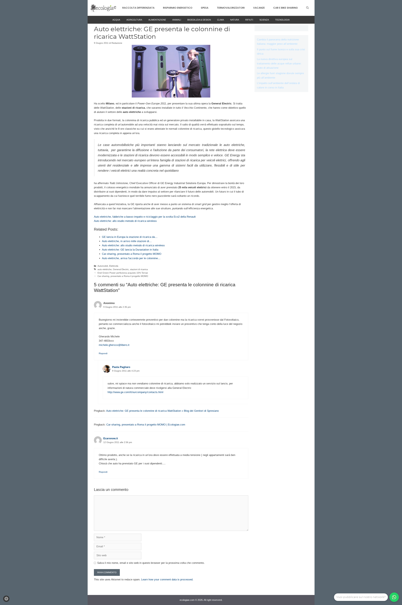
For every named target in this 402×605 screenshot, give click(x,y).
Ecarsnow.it (110, 438)
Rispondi (103, 353)
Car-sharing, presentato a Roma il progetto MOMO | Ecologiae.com (145, 424)
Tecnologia (282, 19)
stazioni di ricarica (139, 269)
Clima (220, 19)
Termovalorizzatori (231, 8)
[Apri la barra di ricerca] (307, 8)
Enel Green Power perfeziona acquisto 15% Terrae (123, 273)
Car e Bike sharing (285, 8)
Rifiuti (249, 19)
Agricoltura (134, 19)
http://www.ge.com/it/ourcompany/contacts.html (135, 392)
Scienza (264, 19)
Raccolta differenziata (138, 8)
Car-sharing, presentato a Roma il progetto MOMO (123, 276)
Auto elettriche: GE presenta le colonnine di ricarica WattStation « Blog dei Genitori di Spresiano (162, 410)
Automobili (103, 266)
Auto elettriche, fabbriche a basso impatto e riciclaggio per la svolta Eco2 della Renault (145, 216)
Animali (176, 19)
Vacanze (259, 8)
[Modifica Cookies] (6, 599)
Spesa (204, 8)
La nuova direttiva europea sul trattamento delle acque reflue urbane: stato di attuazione (279, 63)
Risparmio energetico (177, 8)
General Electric (121, 269)
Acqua (116, 19)
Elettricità (113, 266)
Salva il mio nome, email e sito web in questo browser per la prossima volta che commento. (151, 562)
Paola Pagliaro (121, 367)
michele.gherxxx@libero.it (114, 344)
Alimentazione (157, 19)
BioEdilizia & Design (199, 19)
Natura (234, 19)
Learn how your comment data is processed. (167, 579)
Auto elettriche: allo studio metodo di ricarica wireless (125, 220)
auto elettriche (105, 269)
